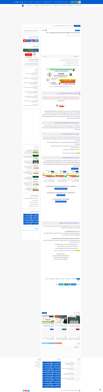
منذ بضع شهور (34, 72)
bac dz (46, 278)
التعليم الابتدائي (28, 214)
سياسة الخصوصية (37, 365)
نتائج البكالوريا (48, 384)
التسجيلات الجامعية (78, 5)
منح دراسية (36, 223)
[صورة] (36, 151)
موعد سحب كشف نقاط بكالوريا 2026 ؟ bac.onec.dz (48, 339)
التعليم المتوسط (35, 219)
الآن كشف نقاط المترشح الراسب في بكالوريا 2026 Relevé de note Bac (28, 184)
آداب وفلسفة (58, 362)
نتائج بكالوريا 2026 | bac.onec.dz (66, 390)
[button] (73, 284)
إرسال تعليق (76, 347)
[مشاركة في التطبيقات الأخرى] (56, 284)
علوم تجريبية (58, 380)
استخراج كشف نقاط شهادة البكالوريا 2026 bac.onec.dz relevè (62, 25)
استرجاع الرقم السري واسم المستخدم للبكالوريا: (70, 65)
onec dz (78, 280)
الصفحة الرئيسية (37, 362)
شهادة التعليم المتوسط (34, 202)
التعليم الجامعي (36, 5)
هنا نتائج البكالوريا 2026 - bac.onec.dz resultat (33, 60)
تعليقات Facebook (51, 343)
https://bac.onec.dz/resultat (60, 201)
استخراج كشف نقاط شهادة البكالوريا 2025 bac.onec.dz (27, 157)
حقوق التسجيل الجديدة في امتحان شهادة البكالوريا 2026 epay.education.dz (30, 97)
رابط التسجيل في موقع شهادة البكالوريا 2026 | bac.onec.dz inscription (31, 92)
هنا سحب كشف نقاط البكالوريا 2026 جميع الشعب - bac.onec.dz (74, 339)
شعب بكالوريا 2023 (56, 5)
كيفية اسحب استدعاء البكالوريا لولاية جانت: (71, 62)
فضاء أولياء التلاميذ (28, 221)
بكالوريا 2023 (58, 373)
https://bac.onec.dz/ (61, 195)
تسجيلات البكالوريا (49, 373)
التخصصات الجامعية (47, 364)
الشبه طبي (36, 221)
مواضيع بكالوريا (43, 5)
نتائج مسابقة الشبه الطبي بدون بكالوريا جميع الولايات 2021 (30, 88)
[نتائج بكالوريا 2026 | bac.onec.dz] (75, 2)
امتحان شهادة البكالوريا (74, 114)
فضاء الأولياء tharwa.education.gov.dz (31, 198)
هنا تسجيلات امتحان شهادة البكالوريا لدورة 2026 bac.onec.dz (30, 102)
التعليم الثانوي (71, 5)
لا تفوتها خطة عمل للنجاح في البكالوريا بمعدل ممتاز (64, 250)
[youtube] (17, 2)
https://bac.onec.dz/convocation (61, 188)
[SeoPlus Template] (79, 390)
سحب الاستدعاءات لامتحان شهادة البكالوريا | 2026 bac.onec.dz (30, 79)
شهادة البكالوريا (63, 5)
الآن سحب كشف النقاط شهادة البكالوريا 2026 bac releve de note (28, 162)
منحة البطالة (28, 223)
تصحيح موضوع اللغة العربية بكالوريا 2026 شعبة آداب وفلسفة (27, 173)
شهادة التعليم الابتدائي (34, 204)
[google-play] (22, 2)
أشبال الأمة (36, 214)
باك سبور (62, 278)
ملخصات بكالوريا (48, 5)
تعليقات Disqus (45, 343)
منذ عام (35, 90)
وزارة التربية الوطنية (52, 278)
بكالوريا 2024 (58, 278)
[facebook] (20, 2)
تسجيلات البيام (57, 375)
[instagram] (18, 2)
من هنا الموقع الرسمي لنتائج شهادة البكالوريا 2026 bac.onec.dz (27, 178)
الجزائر (51, 371)
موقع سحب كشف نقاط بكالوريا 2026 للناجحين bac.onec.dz (28, 167)
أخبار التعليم (77, 30)
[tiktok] (15, 2)
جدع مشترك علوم (48, 375)
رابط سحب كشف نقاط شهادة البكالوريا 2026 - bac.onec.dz (61, 339)
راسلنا (39, 367)
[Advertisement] (51, 15)
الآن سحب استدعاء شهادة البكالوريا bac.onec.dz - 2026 (31, 74)
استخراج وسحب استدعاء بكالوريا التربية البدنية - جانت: (69, 59)
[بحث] (23, 6)
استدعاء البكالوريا (67, 278)
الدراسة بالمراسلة (27, 219)
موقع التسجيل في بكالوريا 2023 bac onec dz (30, 105)
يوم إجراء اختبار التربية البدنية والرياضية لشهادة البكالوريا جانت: (68, 60)
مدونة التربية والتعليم (59, 98)
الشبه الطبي (46, 371)
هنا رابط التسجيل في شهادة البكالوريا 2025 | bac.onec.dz (28, 189)
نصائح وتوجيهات (57, 386)
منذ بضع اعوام (76, 178)
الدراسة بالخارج (29, 5)
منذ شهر (78, 336)
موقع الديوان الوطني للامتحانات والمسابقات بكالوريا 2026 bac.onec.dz (30, 83)
